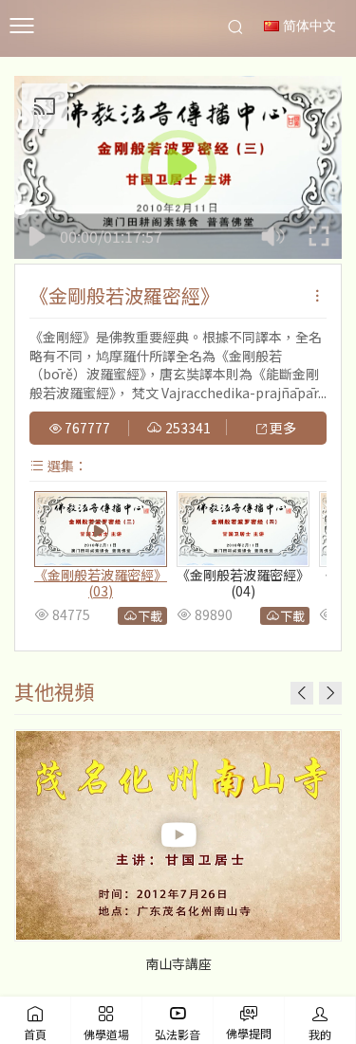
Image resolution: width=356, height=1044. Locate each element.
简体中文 (307, 26)
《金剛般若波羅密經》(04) (243, 582)
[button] (330, 693)
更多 (281, 428)
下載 (150, 616)
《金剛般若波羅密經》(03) (100, 582)
